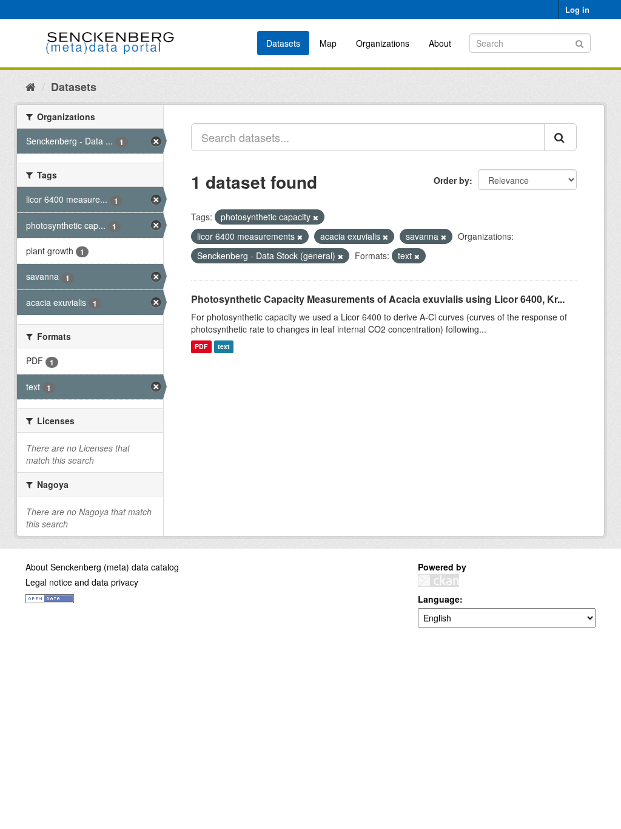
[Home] (30, 86)
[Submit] (579, 42)
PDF (201, 346)
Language (439, 599)
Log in (577, 9)
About (440, 43)
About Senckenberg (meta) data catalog (102, 567)
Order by (451, 180)
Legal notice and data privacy (81, 582)
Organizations (382, 43)
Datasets (283, 43)
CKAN (438, 580)
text (224, 346)
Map (328, 43)
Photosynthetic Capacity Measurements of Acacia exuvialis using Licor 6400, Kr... (378, 299)
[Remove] (315, 217)
